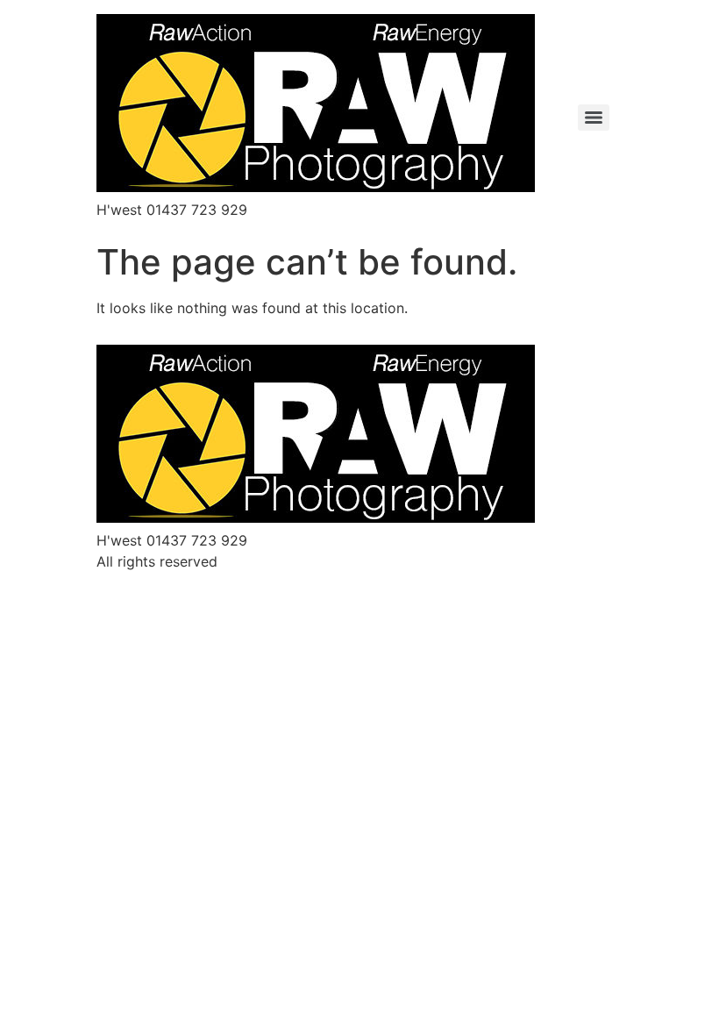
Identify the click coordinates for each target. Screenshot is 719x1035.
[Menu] (593, 117)
